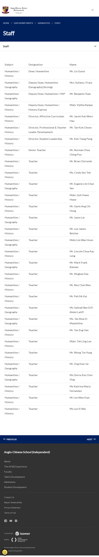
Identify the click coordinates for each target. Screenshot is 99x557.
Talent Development (14, 476)
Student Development (15, 487)
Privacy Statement (12, 507)
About (7, 461)
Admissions (9, 482)
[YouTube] (11, 521)
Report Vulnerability (13, 502)
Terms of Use (10, 512)
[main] (49, 230)
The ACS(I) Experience (15, 466)
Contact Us (9, 497)
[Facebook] (6, 521)
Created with (8, 533)
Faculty (8, 471)
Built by (6, 540)
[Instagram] (17, 521)
